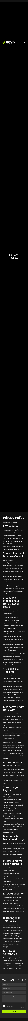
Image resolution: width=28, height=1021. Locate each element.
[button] (24, 42)
